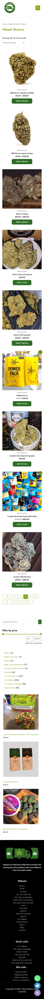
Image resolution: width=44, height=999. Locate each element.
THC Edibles (22, 919)
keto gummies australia (23, 903)
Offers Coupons (21, 977)
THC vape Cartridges (23, 897)
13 (25, 602)
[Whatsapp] (37, 978)
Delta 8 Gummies (23, 914)
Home (4, 24)
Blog (22, 927)
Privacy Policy (21, 972)
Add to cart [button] (22, 282)
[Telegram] (37, 985)
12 (20, 602)
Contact (22, 930)
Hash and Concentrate (23, 900)
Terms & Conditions (21, 980)
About (22, 925)
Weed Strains (14, 24)
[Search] (40, 622)
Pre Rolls (23, 892)
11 (15, 602)
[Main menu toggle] (37, 8)
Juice (23, 905)
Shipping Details (21, 975)
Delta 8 (23, 911)
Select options (22, 101)
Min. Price (29, 643)
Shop (22, 888)
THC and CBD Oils (23, 894)
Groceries (23, 908)
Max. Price (38, 643)
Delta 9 (23, 916)
